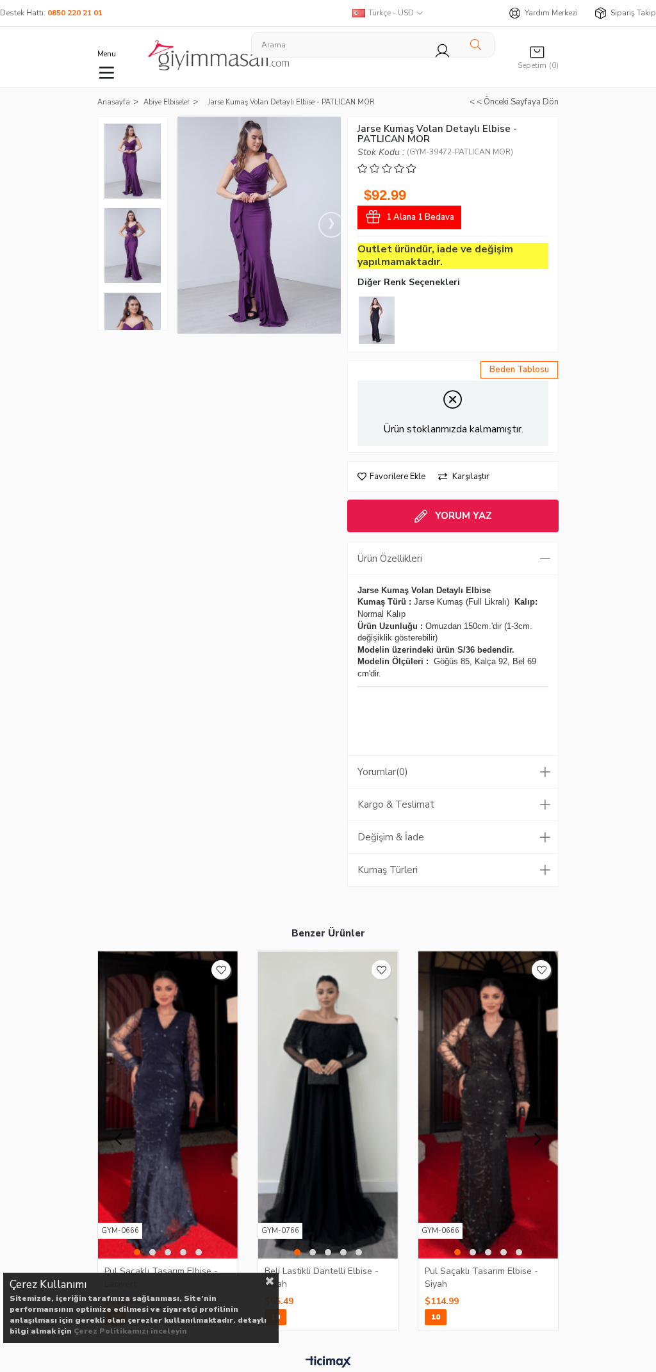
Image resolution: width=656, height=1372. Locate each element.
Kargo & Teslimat (395, 804)
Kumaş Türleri (387, 869)
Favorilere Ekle (221, 969)
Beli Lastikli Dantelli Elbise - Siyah (322, 1277)
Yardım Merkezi (551, 13)
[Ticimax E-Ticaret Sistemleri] (328, 1362)
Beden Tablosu (519, 369)
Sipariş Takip (633, 13)
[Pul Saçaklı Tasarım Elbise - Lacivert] (168, 1105)
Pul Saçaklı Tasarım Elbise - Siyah (481, 1277)
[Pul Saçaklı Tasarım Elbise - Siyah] (488, 1105)
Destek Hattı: (51, 13)
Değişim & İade (390, 837)
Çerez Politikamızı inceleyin (130, 1331)
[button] (137, 1252)
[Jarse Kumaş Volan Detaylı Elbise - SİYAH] (377, 320)
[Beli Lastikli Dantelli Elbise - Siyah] (328, 1105)
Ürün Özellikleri (389, 558)
